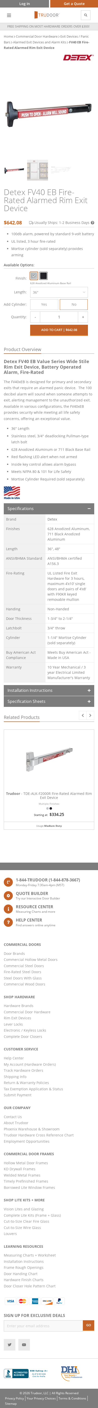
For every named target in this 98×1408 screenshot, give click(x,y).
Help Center (14, 1058)
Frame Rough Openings (23, 1267)
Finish (21, 278)
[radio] (34, 276)
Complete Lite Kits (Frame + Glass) (32, 1215)
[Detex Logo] (78, 57)
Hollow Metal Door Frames (26, 1163)
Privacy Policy (14, 1398)
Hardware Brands (18, 1005)
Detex (52, 519)
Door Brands (14, 953)
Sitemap (11, 1403)
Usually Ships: (61, 222)
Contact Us (13, 1116)
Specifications (21, 508)
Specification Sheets (26, 701)
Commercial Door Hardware (37, 36)
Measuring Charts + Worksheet (30, 1255)
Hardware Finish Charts (23, 1279)
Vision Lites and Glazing (24, 1209)
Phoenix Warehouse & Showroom (32, 1129)
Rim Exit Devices (17, 1018)
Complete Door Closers (23, 1036)
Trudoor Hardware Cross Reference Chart (39, 1135)
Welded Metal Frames (22, 1175)
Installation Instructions (30, 690)
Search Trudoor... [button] (85, 15)
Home (8, 36)
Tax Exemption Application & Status (33, 1089)
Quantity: (19, 316)
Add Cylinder (15, 304)
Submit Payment (17, 1095)
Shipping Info (15, 1076)
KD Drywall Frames (19, 1169)
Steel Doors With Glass (23, 978)
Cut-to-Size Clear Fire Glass (26, 1221)
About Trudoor (16, 1122)
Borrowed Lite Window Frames (29, 1187)
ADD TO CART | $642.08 (59, 329)
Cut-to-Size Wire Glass (22, 1227)
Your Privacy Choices (41, 1398)
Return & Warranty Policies (26, 1082)
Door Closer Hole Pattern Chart (30, 1286)
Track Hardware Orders (23, 1070)
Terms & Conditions (72, 1398)
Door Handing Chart (20, 1273)
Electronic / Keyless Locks (25, 1030)
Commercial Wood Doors (24, 984)
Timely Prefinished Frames (26, 1181)
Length (20, 292)
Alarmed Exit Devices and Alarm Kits (39, 42)
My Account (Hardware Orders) (30, 1064)
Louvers (10, 1233)
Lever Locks (13, 1024)
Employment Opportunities (27, 1141)
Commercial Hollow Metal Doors (31, 959)
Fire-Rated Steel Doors (22, 971)
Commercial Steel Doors (24, 965)
